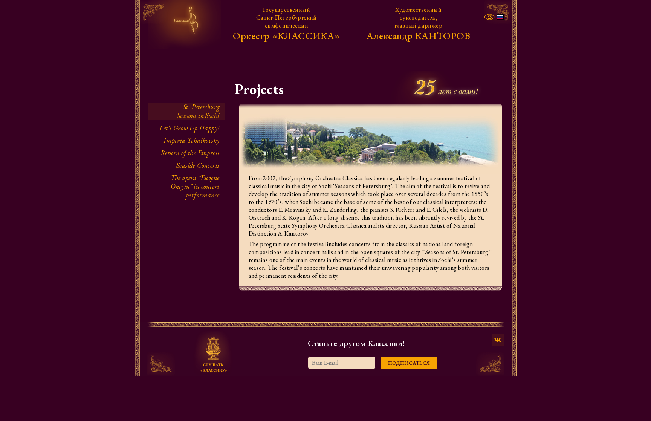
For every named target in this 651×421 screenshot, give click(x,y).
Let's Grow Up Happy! (189, 128)
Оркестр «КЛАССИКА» (286, 35)
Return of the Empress (189, 152)
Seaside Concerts (197, 165)
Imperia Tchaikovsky (192, 140)
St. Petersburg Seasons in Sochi (198, 111)
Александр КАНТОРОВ (418, 35)
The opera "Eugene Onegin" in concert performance (195, 186)
